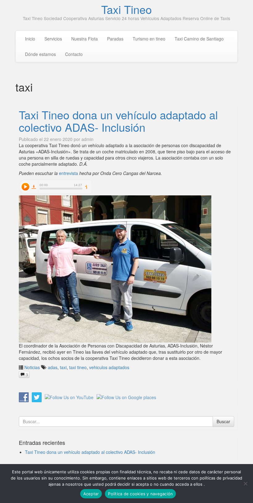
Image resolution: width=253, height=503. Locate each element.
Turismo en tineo (149, 39)
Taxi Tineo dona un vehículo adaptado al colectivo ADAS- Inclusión (118, 121)
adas (52, 367)
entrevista (68, 173)
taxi (63, 367)
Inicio (30, 39)
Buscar (223, 421)
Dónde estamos (40, 54)
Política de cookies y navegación (140, 493)
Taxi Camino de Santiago (199, 39)
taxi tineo (78, 367)
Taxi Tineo (126, 9)
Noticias (32, 367)
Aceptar (91, 493)
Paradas (115, 39)
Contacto (74, 54)
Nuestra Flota (84, 39)
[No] (245, 483)
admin (87, 139)
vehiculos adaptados (109, 367)
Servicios (53, 39)
